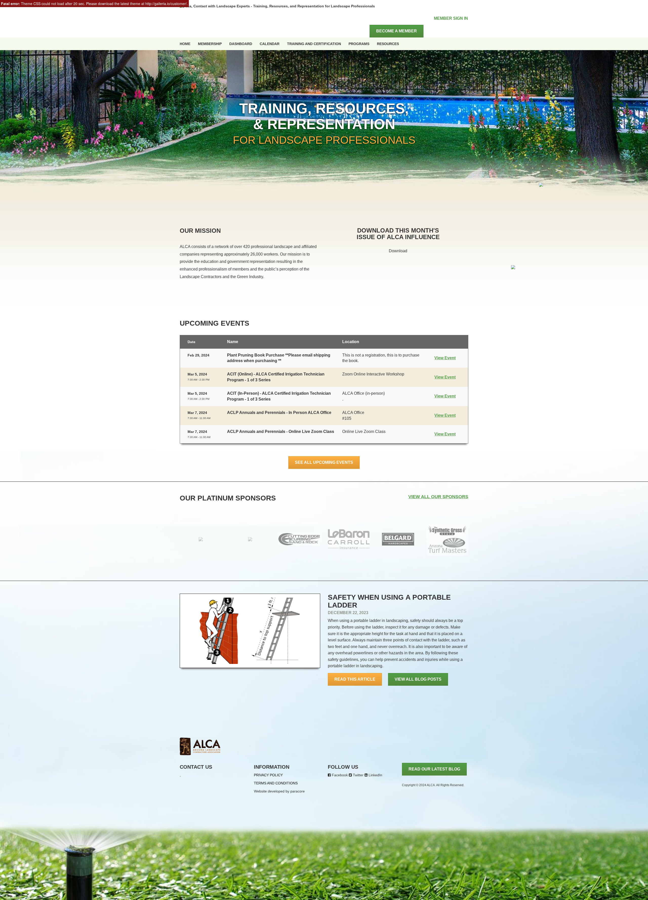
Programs (359, 44)
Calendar (269, 44)
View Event (445, 358)
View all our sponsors (438, 496)
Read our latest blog (434, 769)
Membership (210, 44)
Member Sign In (451, 18)
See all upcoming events (324, 462)
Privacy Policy (268, 775)
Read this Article (354, 679)
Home (185, 44)
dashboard (240, 44)
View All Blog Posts (418, 679)
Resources (388, 44)
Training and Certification (314, 44)
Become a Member (396, 31)
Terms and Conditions (276, 783)
